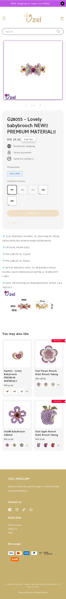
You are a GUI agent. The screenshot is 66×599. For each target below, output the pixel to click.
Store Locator (15, 525)
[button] (4, 18)
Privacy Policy (41, 592)
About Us (12, 528)
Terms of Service (25, 592)
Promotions (13, 167)
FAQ (10, 532)
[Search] (58, 31)
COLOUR (16, 181)
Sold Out (33, 213)
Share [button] (14, 222)
